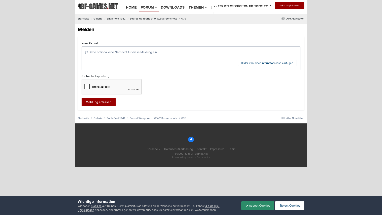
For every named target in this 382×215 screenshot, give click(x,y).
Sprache (153, 149)
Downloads (173, 7)
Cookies (96, 205)
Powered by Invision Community (191, 157)
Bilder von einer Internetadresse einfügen (267, 62)
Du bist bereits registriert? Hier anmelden (241, 5)
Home (131, 7)
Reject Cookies (289, 205)
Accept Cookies (259, 205)
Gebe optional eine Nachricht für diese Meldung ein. (122, 52)
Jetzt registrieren (289, 5)
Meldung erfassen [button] (98, 102)
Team (231, 149)
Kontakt (202, 149)
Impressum (217, 149)
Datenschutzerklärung (178, 149)
